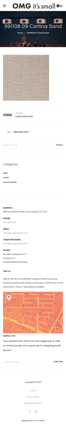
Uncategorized (10, 182)
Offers (6, 178)
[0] (61, 6)
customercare (24, 116)
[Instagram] (36, 411)
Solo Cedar (39, 420)
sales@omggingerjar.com (15, 233)
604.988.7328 (9, 222)
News (5, 173)
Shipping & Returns (33, 403)
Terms (33, 390)
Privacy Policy (33, 397)
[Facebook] (29, 411)
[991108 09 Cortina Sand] (26, 77)
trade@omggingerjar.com (15, 243)
